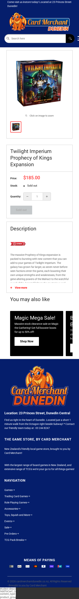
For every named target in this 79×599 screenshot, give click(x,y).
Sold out (21, 210)
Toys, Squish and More (17, 515)
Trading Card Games (16, 496)
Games (8, 490)
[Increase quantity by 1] (47, 196)
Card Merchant (38, 585)
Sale (6, 527)
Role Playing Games (15, 502)
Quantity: (15, 196)
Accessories (11, 508)
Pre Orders (10, 533)
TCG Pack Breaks (14, 539)
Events (8, 521)
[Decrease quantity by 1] (27, 196)
